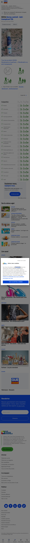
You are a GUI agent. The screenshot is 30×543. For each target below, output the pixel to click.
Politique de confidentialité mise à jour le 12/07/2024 (13, 276)
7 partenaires (17, 267)
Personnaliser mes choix (8, 278)
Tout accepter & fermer (16, 281)
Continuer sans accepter (21, 260)
